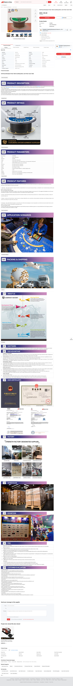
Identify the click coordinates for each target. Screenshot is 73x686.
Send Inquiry (47, 17)
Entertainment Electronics (18, 666)
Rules (71, 5)
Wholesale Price (38, 678)
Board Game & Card (5, 666)
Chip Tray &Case (39, 655)
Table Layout (21, 655)
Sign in (71, 2)
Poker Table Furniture (5, 673)
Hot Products (12, 678)
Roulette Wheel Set (37, 666)
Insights (62, 678)
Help (54, 5)
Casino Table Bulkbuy (13, 673)
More (2, 675)
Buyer (49, 5)
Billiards (11, 666)
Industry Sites (43, 678)
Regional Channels (48, 678)
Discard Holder (56, 655)
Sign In (41, 40)
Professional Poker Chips (28, 666)
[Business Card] (70, 49)
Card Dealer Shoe (3, 655)
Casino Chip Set (21, 652)
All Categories (4, 5)
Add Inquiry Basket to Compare (19, 38)
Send (8, 619)
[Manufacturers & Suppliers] (6, 2)
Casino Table (38, 652)
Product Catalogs (15, 650)
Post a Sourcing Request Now (28, 619)
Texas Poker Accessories (58, 652)
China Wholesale (32, 678)
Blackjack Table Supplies (46, 666)
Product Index (54, 678)
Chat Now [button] (64, 17)
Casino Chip (3, 652)
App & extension (59, 5)
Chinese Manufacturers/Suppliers (24, 678)
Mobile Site (58, 678)
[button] (51, 47)
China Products (17, 678)
